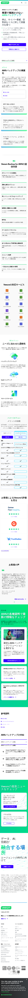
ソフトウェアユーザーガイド (8, 721)
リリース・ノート (5, 724)
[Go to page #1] (13, 602)
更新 (16, 932)
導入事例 (17, 930)
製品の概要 (7, 92)
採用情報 (3, 930)
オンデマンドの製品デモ (20, 960)
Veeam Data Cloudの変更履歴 (20, 936)
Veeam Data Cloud (5, 952)
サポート (17, 927)
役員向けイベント (18, 950)
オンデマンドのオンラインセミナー (21, 956)
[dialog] (14, 988)
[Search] (21, 2)
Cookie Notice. (5, 992)
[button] (14, 995)
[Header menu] (25, 2)
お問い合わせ (3, 934)
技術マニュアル (18, 928)
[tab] (14, 742)
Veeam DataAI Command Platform (6, 946)
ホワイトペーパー (18, 953)
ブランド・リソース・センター (7, 938)
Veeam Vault (3, 954)
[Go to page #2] (14, 602)
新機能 (6, 95)
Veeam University (18, 934)
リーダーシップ (4, 928)
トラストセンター (4, 941)
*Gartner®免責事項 (5, 551)
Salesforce (3, 958)
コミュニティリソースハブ (20, 939)
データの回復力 (4, 949)
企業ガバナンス (4, 932)
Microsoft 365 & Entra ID (6, 956)
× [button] (26, 979)
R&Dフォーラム (18, 941)
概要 (2, 927)
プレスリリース (4, 936)
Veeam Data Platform (5, 951)
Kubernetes (3, 960)
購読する (3, 919)
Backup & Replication (5, 962)
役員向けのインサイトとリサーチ (21, 947)
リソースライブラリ (19, 952)
